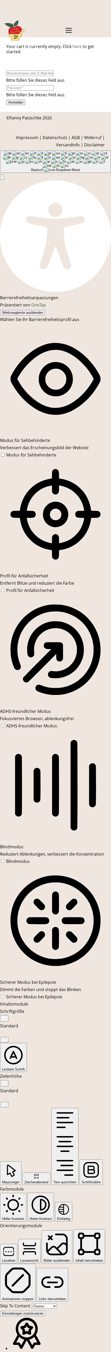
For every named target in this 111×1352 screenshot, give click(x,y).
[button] (68, 30)
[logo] (14, 30)
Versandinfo (68, 145)
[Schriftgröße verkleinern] (4, 1039)
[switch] (28, 455)
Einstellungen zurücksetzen (22, 1313)
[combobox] (55, 162)
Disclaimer (94, 145)
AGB (76, 137)
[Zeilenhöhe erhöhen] (4, 1083)
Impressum (27, 137)
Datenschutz (55, 137)
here (77, 46)
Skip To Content (15, 1306)
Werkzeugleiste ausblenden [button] (22, 313)
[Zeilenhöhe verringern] (4, 1104)
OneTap (38, 305)
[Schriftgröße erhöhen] (4, 1018)
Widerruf (92, 137)
